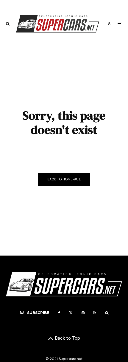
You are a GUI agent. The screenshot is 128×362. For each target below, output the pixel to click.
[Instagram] (83, 313)
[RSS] (95, 313)
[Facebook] (59, 313)
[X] (71, 313)
